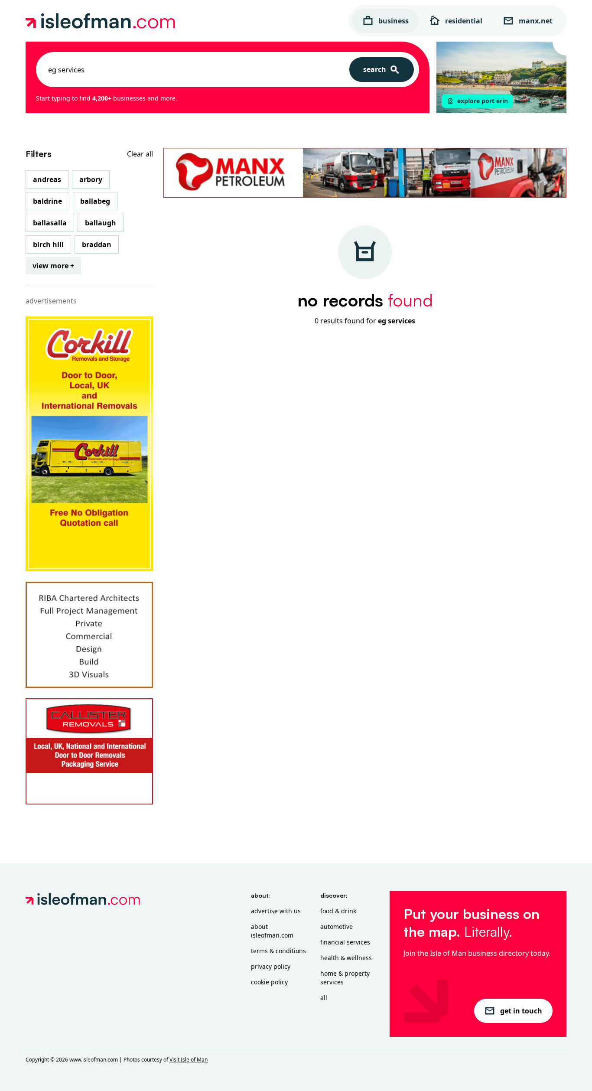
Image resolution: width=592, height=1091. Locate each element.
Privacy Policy (270, 966)
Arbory (90, 179)
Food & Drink (338, 911)
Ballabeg (95, 201)
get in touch (521, 1011)
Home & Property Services (345, 977)
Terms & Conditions (278, 951)
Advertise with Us (276, 911)
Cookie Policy (269, 982)
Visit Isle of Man (188, 1059)
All (323, 997)
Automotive (336, 926)
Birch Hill (48, 244)
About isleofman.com (272, 930)
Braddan (96, 244)
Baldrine (47, 201)
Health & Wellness (346, 958)
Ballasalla (50, 223)
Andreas (47, 179)
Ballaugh (100, 223)
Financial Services (345, 942)
